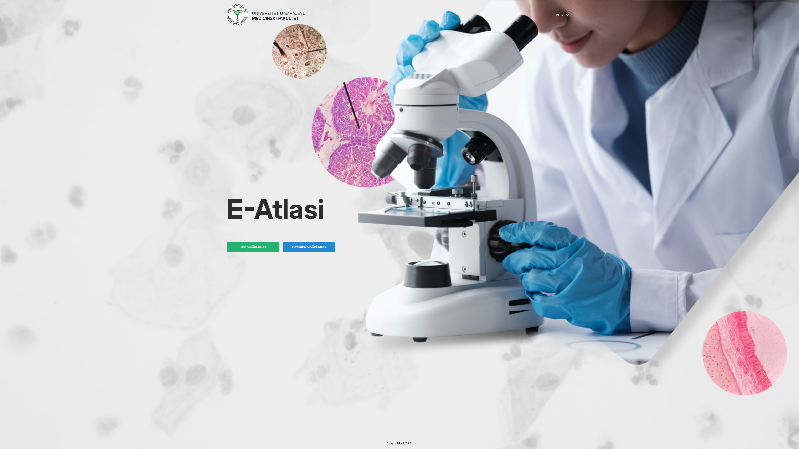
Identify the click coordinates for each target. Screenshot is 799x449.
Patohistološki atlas (309, 247)
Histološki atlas (252, 247)
